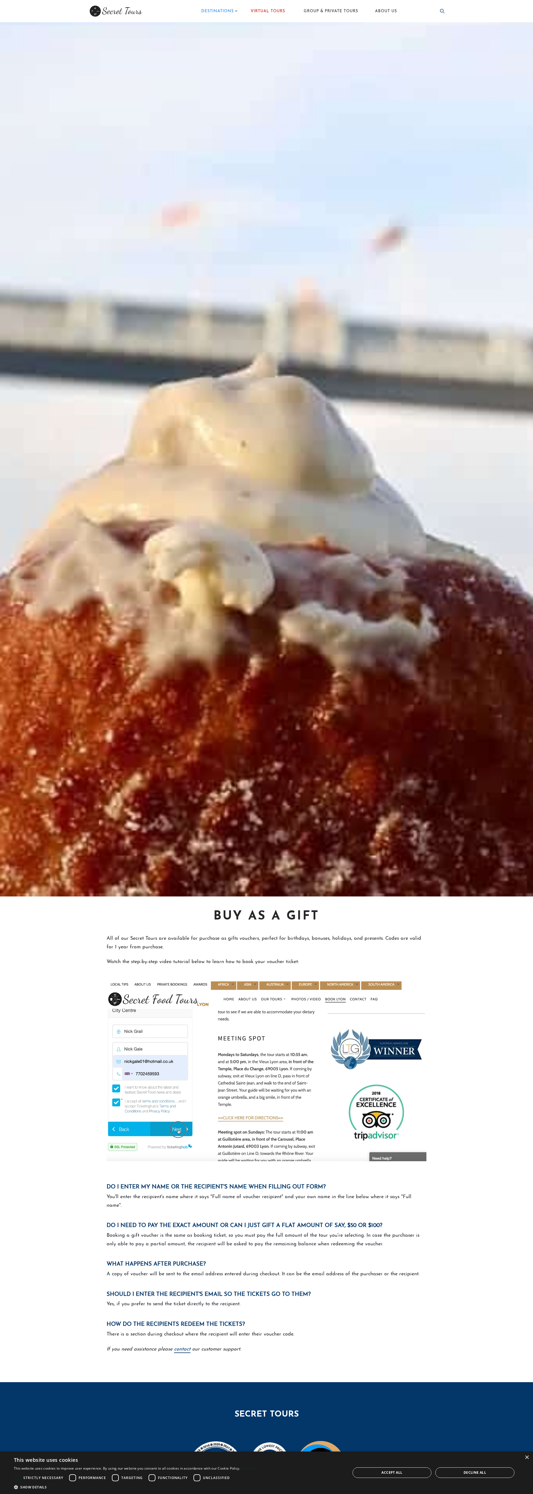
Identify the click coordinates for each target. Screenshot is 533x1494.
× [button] (527, 1457)
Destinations (217, 11)
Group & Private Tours (331, 11)
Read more (250, 1468)
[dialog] (266, 1473)
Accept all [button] (391, 1472)
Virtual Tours (268, 11)
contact (182, 1349)
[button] (136, 1487)
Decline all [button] (475, 1472)
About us (386, 11)
